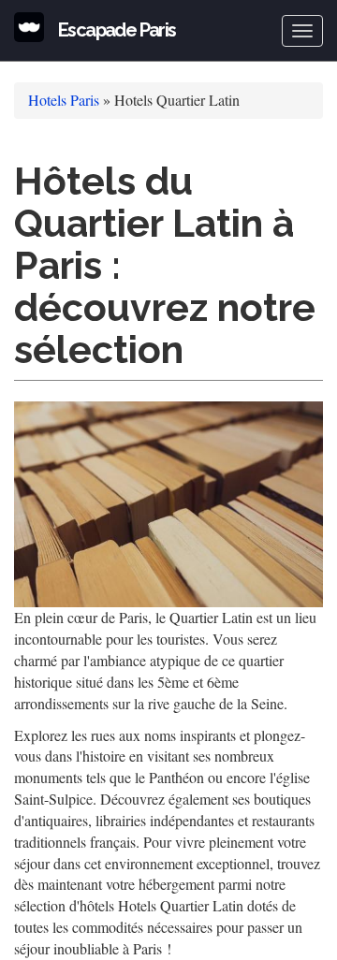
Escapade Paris (117, 30)
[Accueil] (29, 27)
